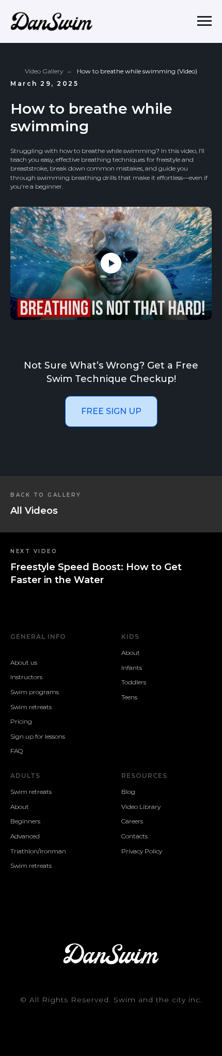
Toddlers (133, 682)
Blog (128, 791)
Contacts (134, 836)
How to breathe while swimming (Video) (137, 71)
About (130, 652)
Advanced (25, 836)
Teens (129, 697)
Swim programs (34, 692)
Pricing (21, 721)
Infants (131, 667)
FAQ (16, 751)
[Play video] (111, 263)
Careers (132, 821)
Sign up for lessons (37, 736)
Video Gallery (44, 71)
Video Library (141, 806)
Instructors (26, 677)
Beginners (25, 821)
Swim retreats (31, 707)
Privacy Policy (141, 851)
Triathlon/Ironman (38, 851)
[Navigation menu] (204, 21)
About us (23, 662)
